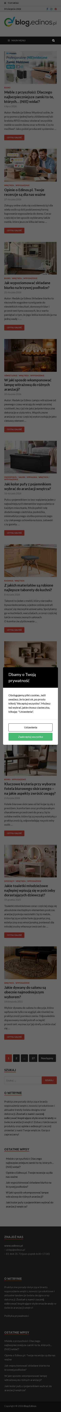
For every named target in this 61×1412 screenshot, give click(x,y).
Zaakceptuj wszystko (30, 736)
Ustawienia (30, 727)
